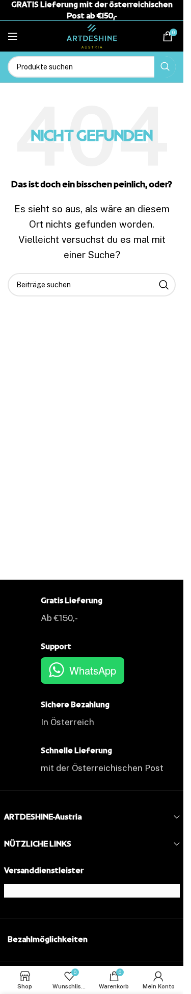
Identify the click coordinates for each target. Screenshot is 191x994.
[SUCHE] (165, 67)
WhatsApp (92, 670)
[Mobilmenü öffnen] (13, 36)
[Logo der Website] (91, 35)
